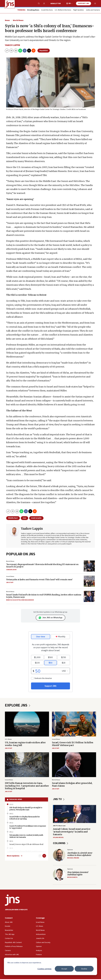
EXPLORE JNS (16, 705)
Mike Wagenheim (27, 600)
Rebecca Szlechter (13, 600)
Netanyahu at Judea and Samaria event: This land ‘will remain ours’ (39, 579)
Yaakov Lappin (12, 45)
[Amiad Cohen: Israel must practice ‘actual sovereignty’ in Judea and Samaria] (74, 814)
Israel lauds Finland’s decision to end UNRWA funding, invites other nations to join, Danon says (43, 595)
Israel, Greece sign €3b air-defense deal (26, 844)
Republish (44, 50)
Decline (84, 969)
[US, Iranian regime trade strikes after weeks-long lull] (27, 724)
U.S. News (8, 739)
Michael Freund (73, 858)
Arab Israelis (36, 518)
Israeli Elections (47, 10)
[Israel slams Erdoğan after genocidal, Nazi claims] (74, 764)
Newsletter (55, 3)
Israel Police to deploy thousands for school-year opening (24, 818)
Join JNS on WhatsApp (52, 617)
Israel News (10, 576)
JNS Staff (9, 582)
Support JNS (83, 3)
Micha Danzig (72, 877)
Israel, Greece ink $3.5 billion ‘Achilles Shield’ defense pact (72, 744)
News (7, 20)
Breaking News (15, 799)
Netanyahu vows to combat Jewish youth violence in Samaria (26, 836)
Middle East (13, 518)
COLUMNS (59, 843)
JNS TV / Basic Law (59, 826)
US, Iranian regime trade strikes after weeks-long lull (25, 744)
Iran (24, 518)
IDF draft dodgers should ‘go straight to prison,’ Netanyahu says (25, 808)
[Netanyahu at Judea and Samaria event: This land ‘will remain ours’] (89, 581)
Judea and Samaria (93, 10)
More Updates (13, 856)
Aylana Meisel (58, 837)
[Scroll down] (44, 856)
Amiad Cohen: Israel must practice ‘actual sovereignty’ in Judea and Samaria (71, 832)
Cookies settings (44, 969)
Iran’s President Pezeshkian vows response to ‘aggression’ (27, 827)
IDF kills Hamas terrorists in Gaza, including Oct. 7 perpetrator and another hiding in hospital (27, 786)
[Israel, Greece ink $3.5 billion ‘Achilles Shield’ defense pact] (74, 724)
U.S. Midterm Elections (63, 10)
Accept (64, 969)
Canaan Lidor (11, 570)
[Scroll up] (40, 856)
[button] (16, 51)
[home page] (10, 4)
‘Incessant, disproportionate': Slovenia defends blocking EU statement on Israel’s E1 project (42, 565)
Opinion (70, 850)
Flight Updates (78, 10)
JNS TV (57, 799)
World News (18, 20)
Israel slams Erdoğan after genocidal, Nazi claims (72, 784)
